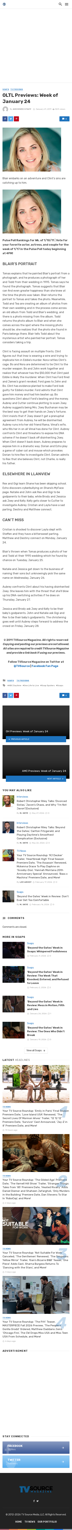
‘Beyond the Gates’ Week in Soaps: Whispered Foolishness (47, 949)
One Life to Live (31, 685)
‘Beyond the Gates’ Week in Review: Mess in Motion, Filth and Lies (45, 1005)
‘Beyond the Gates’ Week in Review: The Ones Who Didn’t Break (46, 1031)
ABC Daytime (15, 685)
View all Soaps (34, 1050)
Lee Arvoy (25, 882)
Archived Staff (22, 109)
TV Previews (16, 89)
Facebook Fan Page (45, 666)
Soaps (6, 89)
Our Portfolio (47, 1521)
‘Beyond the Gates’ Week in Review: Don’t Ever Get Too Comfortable (43, 898)
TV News (21, 851)
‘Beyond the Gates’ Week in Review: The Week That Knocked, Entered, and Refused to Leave (48, 977)
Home (18, 1521)
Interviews (22, 796)
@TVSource (22, 666)
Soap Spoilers (48, 685)
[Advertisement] (36, 46)
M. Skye (24, 813)
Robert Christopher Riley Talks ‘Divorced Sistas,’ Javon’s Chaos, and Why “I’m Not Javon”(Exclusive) (42, 804)
